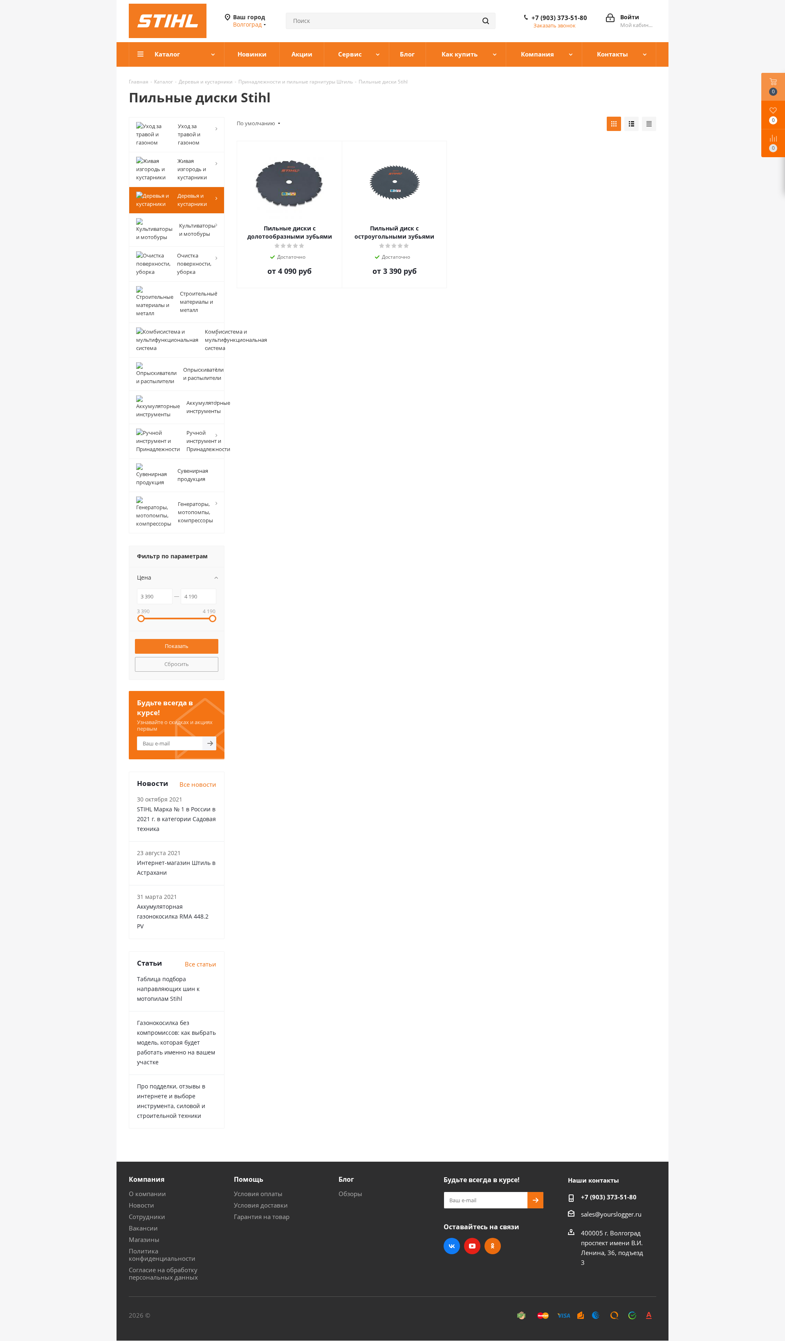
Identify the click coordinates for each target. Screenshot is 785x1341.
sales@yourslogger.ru (611, 1214)
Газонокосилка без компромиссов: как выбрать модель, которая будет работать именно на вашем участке (176, 1042)
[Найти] (486, 21)
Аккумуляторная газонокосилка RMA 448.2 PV (173, 916)
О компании (147, 1194)
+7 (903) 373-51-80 (559, 17)
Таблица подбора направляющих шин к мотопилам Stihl (168, 988)
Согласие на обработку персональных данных (163, 1273)
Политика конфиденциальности (162, 1254)
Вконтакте (452, 1246)
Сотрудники (147, 1216)
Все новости (197, 784)
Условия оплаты (258, 1194)
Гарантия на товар (261, 1216)
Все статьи (200, 964)
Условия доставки (261, 1205)
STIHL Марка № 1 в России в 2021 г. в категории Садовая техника (176, 819)
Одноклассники (492, 1246)
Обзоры (350, 1194)
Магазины (144, 1239)
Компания (146, 1179)
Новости (141, 1205)
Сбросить (176, 664)
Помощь (248, 1179)
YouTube (472, 1246)
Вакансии (143, 1228)
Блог (346, 1179)
